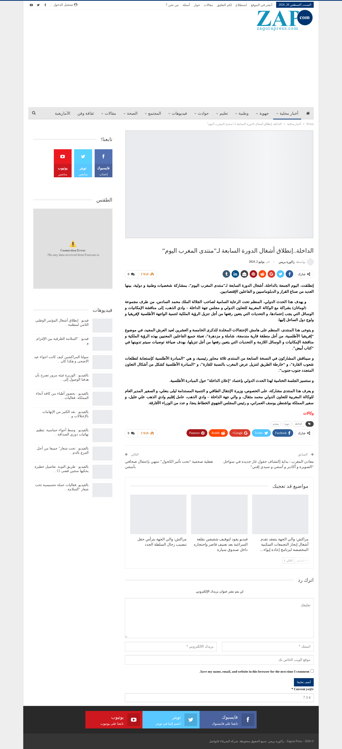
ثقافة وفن (85, 113)
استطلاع (241, 5)
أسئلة (186, 5)
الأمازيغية (62, 113)
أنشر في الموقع (261, 5)
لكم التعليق (224, 5)
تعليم (224, 113)
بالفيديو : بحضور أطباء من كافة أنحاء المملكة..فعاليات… (62, 396)
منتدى (276, 423)
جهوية (264, 113)
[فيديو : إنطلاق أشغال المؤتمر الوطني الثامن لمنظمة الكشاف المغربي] (102, 326)
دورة (286, 423)
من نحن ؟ (172, 5)
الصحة (132, 113)
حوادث (203, 113)
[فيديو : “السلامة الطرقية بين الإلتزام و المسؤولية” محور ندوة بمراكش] (102, 344)
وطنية (244, 113)
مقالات (208, 5)
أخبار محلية (289, 113)
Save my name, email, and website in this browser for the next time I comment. (254, 671)
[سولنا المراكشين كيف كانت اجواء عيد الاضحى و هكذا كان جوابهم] (102, 362)
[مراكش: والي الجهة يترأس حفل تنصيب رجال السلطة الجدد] (158, 514)
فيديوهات (179, 113)
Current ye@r (302, 689)
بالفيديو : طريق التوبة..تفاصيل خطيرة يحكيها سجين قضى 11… (62, 469)
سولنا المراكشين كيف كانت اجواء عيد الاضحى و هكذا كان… (61, 359)
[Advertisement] (171, 69)
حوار (197, 5)
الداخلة (298, 423)
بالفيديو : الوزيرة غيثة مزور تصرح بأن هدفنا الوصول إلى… (62, 377)
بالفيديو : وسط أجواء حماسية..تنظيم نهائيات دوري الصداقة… (62, 432)
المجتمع (154, 113)
